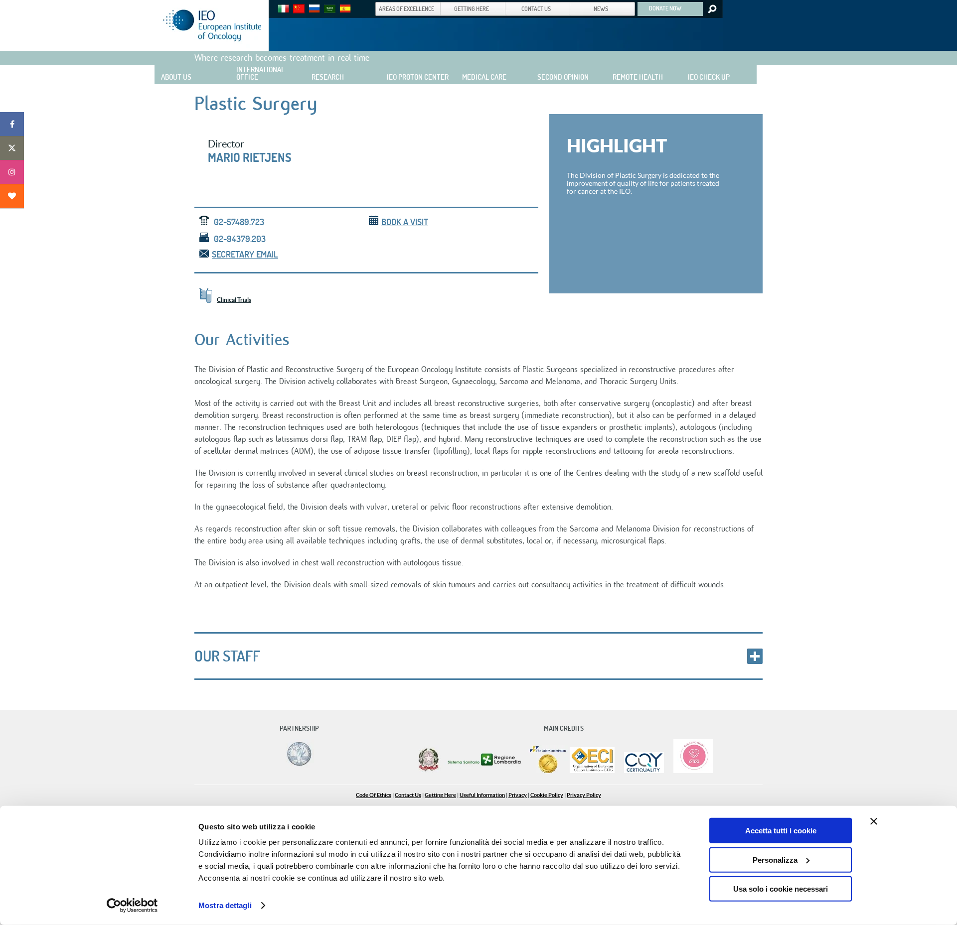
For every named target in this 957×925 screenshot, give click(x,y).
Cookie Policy (546, 795)
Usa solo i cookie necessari (780, 889)
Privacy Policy (584, 795)
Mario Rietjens (250, 157)
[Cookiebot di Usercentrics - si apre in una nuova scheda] (132, 905)
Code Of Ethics (373, 795)
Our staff (227, 656)
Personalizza (775, 859)
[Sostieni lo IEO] (12, 196)
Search (711, 9)
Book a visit (404, 222)
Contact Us (408, 795)
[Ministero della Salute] (429, 771)
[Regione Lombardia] (485, 771)
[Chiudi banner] (873, 821)
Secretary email (245, 254)
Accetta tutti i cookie (780, 830)
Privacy (517, 795)
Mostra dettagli (225, 905)
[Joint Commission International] (548, 771)
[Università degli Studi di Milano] (298, 765)
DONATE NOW (665, 7)
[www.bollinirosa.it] (689, 771)
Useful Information (482, 795)
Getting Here (440, 795)
